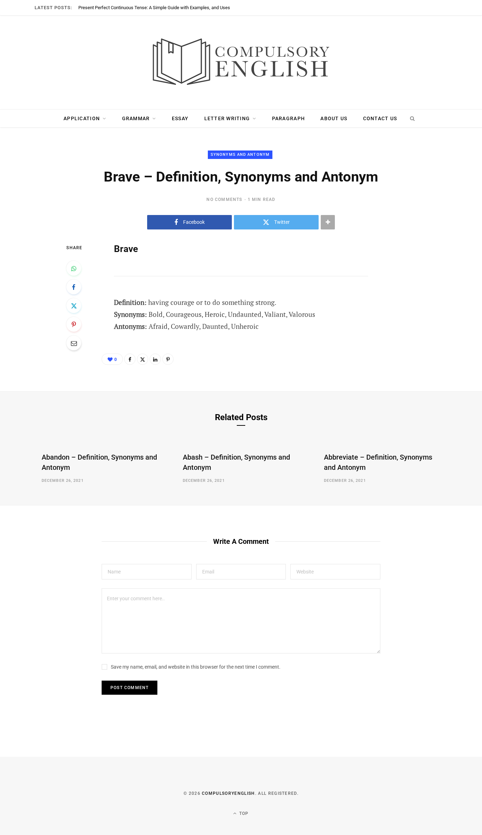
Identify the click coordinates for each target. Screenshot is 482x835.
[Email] (73, 343)
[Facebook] (73, 287)
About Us (333, 118)
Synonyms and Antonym (240, 154)
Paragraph (288, 118)
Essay (180, 118)
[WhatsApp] (73, 268)
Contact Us (380, 118)
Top (243, 813)
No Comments (224, 199)
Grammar (136, 118)
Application (82, 118)
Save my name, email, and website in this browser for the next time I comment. (196, 667)
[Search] (412, 118)
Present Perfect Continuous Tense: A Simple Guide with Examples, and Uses (154, 7)
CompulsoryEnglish (228, 793)
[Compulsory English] (241, 62)
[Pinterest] (73, 324)
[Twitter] (73, 305)
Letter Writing (227, 118)
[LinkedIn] (155, 359)
